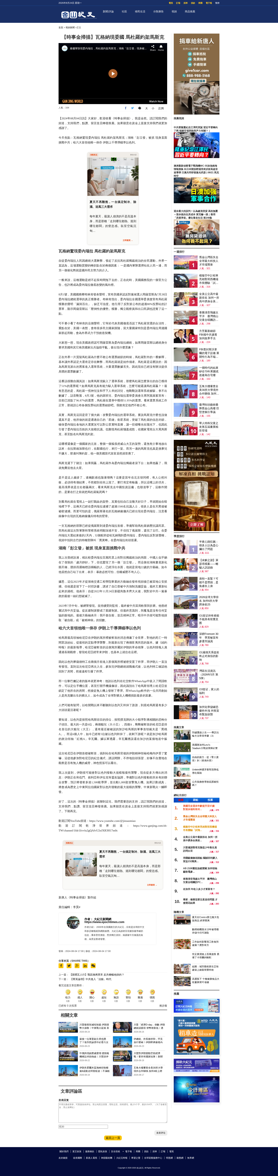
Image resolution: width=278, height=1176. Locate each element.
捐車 (186, 3)
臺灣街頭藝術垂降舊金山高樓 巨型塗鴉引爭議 (209, 408)
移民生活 (140, 11)
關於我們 (64, 1151)
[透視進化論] (196, 530)
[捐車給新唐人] (196, 113)
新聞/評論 (108, 11)
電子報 (209, 3)
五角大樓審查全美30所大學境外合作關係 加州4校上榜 (208, 390)
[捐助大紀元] (196, 1071)
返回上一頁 (113, 1138)
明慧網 (169, 1158)
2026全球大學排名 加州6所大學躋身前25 (209, 601)
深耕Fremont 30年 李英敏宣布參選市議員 (208, 637)
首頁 (61, 27)
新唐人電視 (91, 1158)
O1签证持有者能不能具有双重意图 (209, 619)
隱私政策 (102, 1151)
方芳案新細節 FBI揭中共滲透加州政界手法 (208, 334)
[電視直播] (196, 1101)
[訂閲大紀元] (196, 1011)
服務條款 (89, 1151)
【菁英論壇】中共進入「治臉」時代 (90, 979)
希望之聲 (135, 1158)
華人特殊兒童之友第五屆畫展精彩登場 (208, 427)
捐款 (193, 3)
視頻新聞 (70, 27)
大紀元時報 (121, 1158)
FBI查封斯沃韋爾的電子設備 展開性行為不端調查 (209, 353)
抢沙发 (163, 1005)
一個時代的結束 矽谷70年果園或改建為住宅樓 (208, 371)
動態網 (180, 1158)
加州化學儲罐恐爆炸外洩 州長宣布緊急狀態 (209, 711)
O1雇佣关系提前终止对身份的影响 (209, 656)
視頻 (174, 11)
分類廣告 (158, 11)
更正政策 (76, 1151)
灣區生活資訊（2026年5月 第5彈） (208, 674)
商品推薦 (190, 11)
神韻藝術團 (106, 1158)
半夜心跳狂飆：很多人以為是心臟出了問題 (208, 545)
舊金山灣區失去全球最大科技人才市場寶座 (208, 261)
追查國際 (77, 1158)
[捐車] (196, 1053)
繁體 (217, 3)
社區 (124, 11)
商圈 (200, 3)
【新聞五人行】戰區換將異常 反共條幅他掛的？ (97, 974)
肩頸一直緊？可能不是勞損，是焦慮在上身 (208, 582)
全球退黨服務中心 (153, 1158)
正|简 (161, 108)
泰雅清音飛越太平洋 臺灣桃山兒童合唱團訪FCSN (208, 316)
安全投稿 (115, 1151)
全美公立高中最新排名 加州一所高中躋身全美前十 (209, 298)
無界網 (190, 1158)
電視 (171, 3)
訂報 (178, 3)
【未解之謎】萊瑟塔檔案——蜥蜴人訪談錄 (208, 564)
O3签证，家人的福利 (209, 691)
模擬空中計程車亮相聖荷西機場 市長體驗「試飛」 (208, 279)
